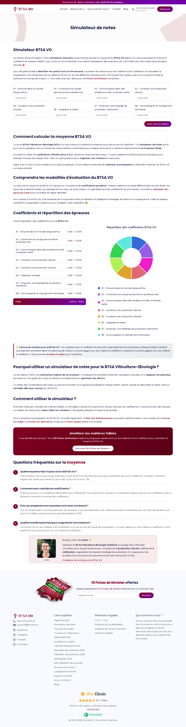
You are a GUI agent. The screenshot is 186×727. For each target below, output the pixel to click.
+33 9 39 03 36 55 (25, 621)
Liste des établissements (67, 646)
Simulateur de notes (65, 624)
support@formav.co (27, 624)
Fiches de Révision (96, 78)
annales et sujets (55, 354)
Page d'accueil (61, 620)
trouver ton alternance (40, 421)
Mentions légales (104, 633)
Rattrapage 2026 (63, 658)
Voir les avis (93, 709)
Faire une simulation (158, 124)
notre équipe (74, 421)
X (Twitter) (22, 644)
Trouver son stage (64, 629)
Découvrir (165, 9)
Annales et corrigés (64, 641)
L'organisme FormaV (65, 671)
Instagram (22, 635)
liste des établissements (99, 418)
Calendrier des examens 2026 (69, 654)
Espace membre (63, 676)
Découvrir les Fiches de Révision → (93, 448)
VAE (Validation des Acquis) (68, 663)
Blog (56, 684)
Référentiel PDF (62, 637)
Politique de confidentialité (109, 624)
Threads (21, 639)
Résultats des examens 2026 (69, 650)
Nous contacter (62, 680)
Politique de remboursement (110, 629)
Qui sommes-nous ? (65, 667)
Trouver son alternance (66, 633)
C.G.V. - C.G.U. (101, 620)
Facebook (22, 630)
